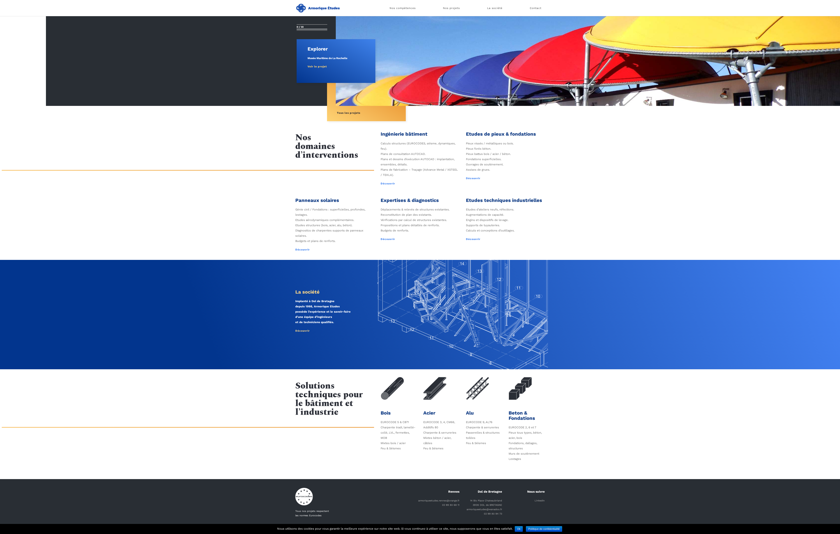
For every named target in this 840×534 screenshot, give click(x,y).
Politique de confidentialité (544, 528)
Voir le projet (317, 66)
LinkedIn (540, 500)
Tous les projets (348, 112)
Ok (518, 528)
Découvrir (388, 183)
